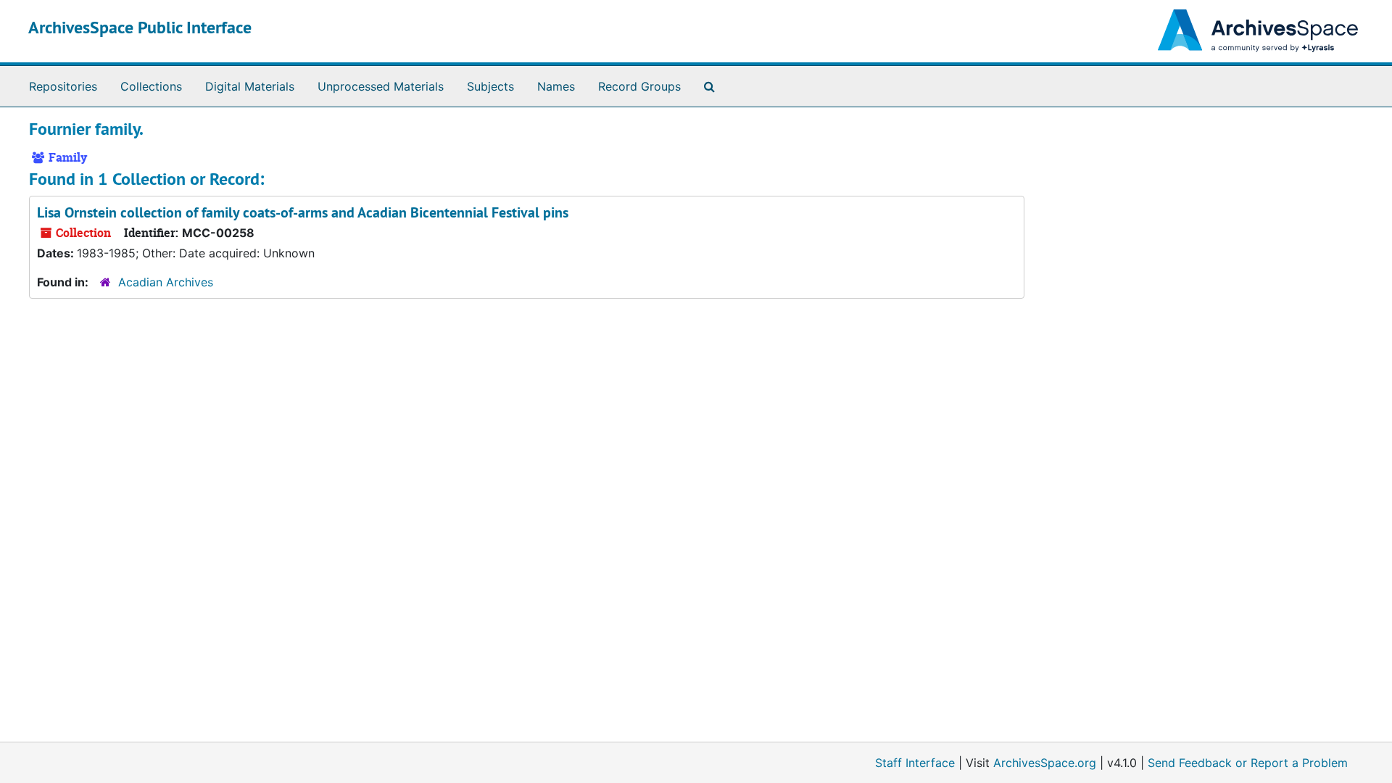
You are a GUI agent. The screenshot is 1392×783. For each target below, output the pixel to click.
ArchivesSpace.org (1044, 762)
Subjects (490, 86)
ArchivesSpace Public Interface (140, 27)
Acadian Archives (165, 282)
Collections (151, 86)
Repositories (63, 86)
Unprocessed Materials (381, 86)
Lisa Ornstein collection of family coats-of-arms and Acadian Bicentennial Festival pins (302, 212)
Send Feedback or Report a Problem (1248, 762)
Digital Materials (249, 86)
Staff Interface (915, 762)
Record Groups (639, 86)
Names (556, 86)
